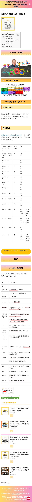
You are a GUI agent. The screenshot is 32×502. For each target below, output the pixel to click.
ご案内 (4, 44)
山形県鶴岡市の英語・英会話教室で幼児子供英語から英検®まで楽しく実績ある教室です (16, 494)
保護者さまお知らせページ (19, 490)
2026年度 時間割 (7, 36)
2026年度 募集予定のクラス (12, 40)
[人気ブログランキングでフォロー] (10, 398)
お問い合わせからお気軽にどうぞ (11, 135)
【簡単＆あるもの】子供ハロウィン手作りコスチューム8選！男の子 (19, 470)
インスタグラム (6, 274)
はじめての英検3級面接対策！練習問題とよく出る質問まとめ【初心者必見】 (19, 454)
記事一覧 (16, 488)
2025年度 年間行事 (8, 46)
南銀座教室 (10, 43)
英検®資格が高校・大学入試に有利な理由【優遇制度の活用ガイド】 (19, 439)
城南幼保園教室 (11, 41)
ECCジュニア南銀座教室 (7, 488)
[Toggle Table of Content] (17, 34)
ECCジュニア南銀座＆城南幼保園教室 (16, 5)
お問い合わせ (23, 488)
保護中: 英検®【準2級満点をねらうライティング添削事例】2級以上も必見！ (19, 424)
